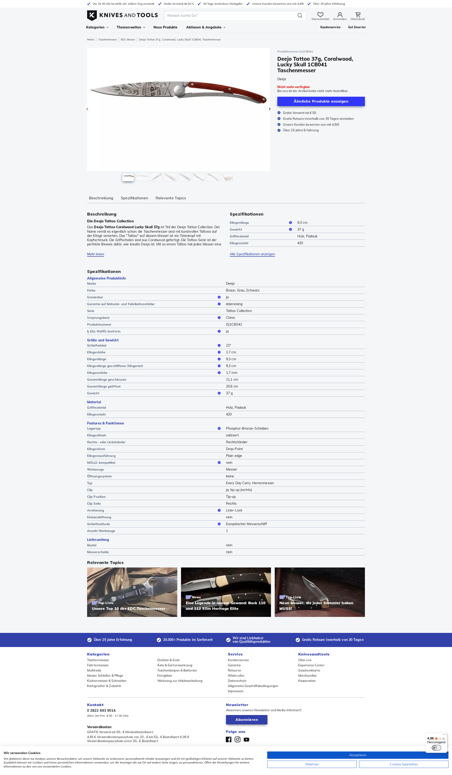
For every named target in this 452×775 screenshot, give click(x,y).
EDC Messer (128, 39)
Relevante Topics (171, 198)
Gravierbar (95, 297)
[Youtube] (246, 739)
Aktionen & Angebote (204, 27)
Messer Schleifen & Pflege (105, 675)
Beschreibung (101, 198)
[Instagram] (237, 739)
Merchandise (307, 675)
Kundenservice (238, 660)
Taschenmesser (107, 39)
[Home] (122, 14)
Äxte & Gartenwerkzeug (175, 665)
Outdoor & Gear (168, 660)
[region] (178, 116)
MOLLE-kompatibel (101, 462)
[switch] (436, 748)
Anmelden (340, 19)
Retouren (234, 670)
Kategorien (95, 27)
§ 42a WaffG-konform (104, 331)
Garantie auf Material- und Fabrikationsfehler (121, 304)
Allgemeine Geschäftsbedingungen (253, 686)
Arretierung (95, 510)
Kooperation (307, 681)
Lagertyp (94, 428)
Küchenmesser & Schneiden (106, 681)
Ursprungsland (98, 318)
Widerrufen (236, 675)
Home (90, 39)
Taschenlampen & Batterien (177, 670)
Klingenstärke (97, 373)
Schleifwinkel (96, 345)
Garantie (234, 665)
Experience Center (311, 665)
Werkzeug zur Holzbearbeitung (180, 681)
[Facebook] (228, 739)
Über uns (304, 660)
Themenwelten (129, 27)
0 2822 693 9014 (101, 710)
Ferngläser (165, 675)
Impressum (235, 691)
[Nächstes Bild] (270, 109)
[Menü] (444, 735)
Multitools (94, 670)
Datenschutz (237, 681)
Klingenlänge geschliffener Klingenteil (115, 366)
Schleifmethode (98, 524)
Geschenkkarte (309, 670)
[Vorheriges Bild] (87, 109)
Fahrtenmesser (98, 665)
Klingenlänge (239, 222)
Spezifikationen (134, 198)
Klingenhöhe (96, 352)
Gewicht (236, 229)
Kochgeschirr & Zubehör (104, 686)
